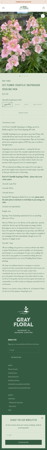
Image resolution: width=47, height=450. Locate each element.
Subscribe (23, 442)
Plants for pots (13, 369)
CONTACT (11, 399)
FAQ (9, 410)
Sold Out (23, 113)
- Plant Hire (12, 406)
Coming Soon (12, 373)
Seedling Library (13, 380)
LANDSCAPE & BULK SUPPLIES (19, 388)
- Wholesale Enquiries (15, 402)
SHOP (10, 365)
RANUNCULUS (13, 377)
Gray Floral (6, 81)
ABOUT (10, 395)
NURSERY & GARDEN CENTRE (19, 384)
